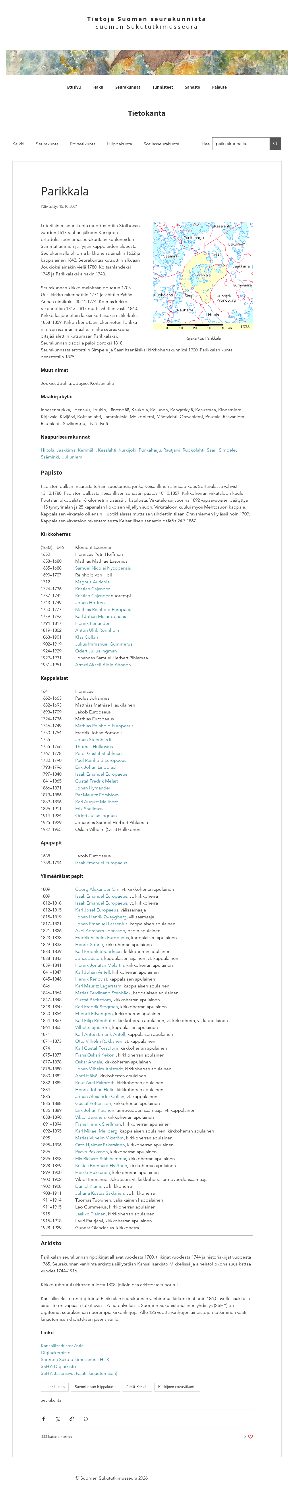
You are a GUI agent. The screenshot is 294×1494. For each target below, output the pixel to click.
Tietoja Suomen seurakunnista (147, 19)
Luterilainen (55, 1387)
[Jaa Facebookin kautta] (43, 1418)
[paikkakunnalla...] (275, 144)
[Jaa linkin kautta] (71, 1418)
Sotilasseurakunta (161, 143)
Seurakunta (47, 143)
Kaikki (18, 143)
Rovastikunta (83, 143)
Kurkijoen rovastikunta (177, 1387)
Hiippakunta (119, 143)
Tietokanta (147, 113)
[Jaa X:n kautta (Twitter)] (57, 1418)
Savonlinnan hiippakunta (96, 1387)
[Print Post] (85, 1418)
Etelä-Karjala (137, 1387)
